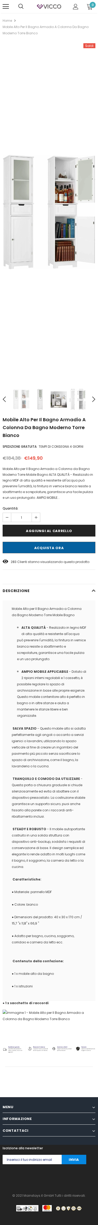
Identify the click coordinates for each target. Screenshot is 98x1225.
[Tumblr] (56, 1177)
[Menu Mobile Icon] (6, 6)
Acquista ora (49, 547)
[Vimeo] (88, 1177)
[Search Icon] (21, 6)
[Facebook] (4, 1177)
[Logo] (49, 6)
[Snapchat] (67, 1177)
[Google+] (25, 1177)
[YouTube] (77, 1177)
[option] (49, 212)
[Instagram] (35, 1177)
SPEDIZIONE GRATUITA (20, 446)
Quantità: (10, 508)
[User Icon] (75, 6)
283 (13, 562)
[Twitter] (14, 1177)
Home (7, 20)
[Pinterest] (46, 1177)
